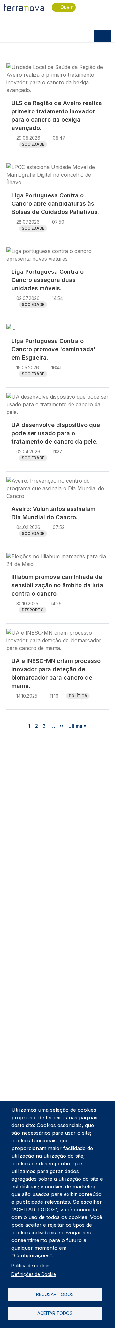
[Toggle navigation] (102, 36)
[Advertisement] (57, 799)
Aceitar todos (55, 1313)
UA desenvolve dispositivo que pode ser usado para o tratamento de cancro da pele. (56, 433)
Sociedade (33, 144)
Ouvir (66, 7)
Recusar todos (55, 1294)
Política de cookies (31, 1265)
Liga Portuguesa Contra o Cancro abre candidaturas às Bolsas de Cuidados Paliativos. (55, 203)
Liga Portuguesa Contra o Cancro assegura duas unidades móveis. (48, 280)
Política (78, 695)
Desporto (33, 609)
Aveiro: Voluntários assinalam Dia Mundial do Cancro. (54, 513)
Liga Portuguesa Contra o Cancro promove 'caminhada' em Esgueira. (54, 349)
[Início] (24, 7)
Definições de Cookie (34, 1274)
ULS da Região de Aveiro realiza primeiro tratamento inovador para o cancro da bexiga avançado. (57, 115)
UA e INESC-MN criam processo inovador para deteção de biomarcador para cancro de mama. (56, 673)
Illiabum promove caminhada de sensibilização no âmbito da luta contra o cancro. (57, 585)
